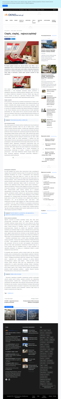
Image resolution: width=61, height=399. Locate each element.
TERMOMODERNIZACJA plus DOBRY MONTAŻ (47, 387)
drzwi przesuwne (43, 356)
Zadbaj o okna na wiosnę (15, 274)
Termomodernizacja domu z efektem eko (18, 120)
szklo (48, 337)
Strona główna (21, 9)
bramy (48, 335)
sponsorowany (50, 342)
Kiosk (26, 9)
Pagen (41, 365)
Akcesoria (28, 20)
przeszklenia (49, 360)
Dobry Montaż (43, 372)
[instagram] (56, 10)
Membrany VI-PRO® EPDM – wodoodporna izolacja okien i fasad (48, 154)
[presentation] (5, 315)
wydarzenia (42, 346)
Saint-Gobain (42, 363)
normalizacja (42, 342)
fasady (47, 346)
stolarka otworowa (44, 367)
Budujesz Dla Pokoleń (44, 374)
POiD (50, 367)
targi (49, 349)
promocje (47, 344)
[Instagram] (9, 379)
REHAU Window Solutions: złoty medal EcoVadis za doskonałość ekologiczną (51, 122)
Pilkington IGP (43, 383)
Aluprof (41, 351)
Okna (6, 20)
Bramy (16, 20)
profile (41, 339)
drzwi (45, 330)
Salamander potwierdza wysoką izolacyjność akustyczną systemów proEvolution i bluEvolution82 (51, 112)
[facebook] (54, 10)
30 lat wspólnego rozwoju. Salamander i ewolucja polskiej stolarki (33, 332)
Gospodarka (47, 20)
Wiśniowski (49, 383)
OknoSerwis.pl (44, 213)
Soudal (47, 381)
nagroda (46, 351)
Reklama (38, 9)
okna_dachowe (43, 349)
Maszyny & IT (40, 21)
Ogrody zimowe (53, 21)
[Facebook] (6, 379)
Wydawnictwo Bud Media (45, 379)
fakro (52, 349)
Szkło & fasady (34, 21)
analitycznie (52, 339)
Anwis (51, 351)
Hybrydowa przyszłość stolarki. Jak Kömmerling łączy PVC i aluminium (48, 76)
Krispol (46, 365)
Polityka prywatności (32, 9)
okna (41, 330)
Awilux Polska (43, 360)
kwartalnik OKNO (43, 376)
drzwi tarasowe (43, 353)
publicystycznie (49, 332)
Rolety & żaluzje (21, 21)
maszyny (46, 339)
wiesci (49, 330)
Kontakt (42, 9)
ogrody (41, 344)
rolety (51, 337)
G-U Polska (50, 353)
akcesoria (42, 332)
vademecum (10, 293)
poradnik (47, 358)
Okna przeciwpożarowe (50, 148)
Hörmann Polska (50, 363)
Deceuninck (50, 372)
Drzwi (11, 20)
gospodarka (42, 337)
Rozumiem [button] (5, 5)
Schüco (50, 356)
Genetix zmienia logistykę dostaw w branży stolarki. (48, 50)
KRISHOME (42, 381)
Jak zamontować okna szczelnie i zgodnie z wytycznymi (48, 160)
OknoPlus (42, 358)
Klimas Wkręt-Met (43, 369)
